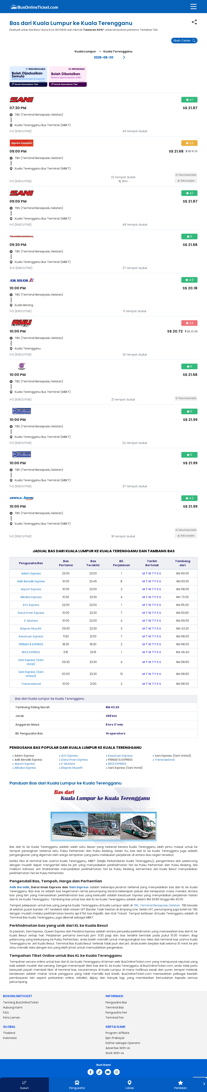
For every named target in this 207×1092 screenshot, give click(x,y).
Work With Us (115, 1053)
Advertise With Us (118, 1048)
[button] (28, 76)
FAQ (6, 1012)
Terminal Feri (115, 1018)
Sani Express (79, 887)
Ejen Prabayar (115, 1038)
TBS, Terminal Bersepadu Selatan (156, 905)
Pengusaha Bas (116, 1002)
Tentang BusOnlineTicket (21, 1002)
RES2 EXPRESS (31, 652)
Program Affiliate (117, 1033)
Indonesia (10, 1038)
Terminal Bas (115, 1007)
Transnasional (31, 684)
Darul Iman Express (31, 613)
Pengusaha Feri (116, 1012)
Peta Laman (11, 1018)
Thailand (9, 1033)
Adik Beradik (19, 887)
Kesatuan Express (31, 636)
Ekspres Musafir (31, 629)
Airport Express (31, 589)
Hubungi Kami (12, 1007)
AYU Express (31, 605)
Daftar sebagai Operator (123, 1043)
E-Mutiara (31, 621)
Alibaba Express (31, 597)
